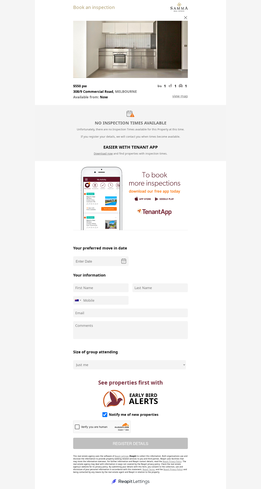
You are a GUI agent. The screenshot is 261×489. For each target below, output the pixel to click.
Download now (103, 153)
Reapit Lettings (122, 456)
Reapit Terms (149, 469)
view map (180, 96)
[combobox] (77, 300)
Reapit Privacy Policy (172, 461)
